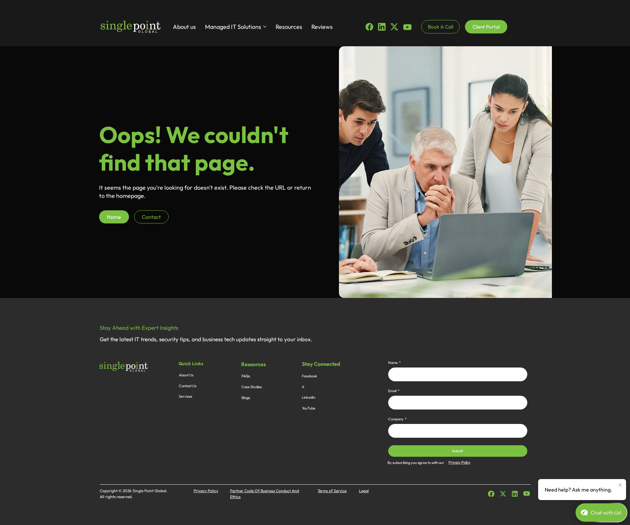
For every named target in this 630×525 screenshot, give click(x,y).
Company (397, 419)
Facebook (309, 376)
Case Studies (252, 387)
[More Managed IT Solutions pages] (264, 26)
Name (394, 363)
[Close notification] (620, 485)
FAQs (246, 376)
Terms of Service (332, 490)
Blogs (246, 397)
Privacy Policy (460, 462)
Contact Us (188, 386)
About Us (186, 375)
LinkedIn (308, 397)
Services (185, 396)
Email (393, 391)
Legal (364, 490)
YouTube (308, 408)
